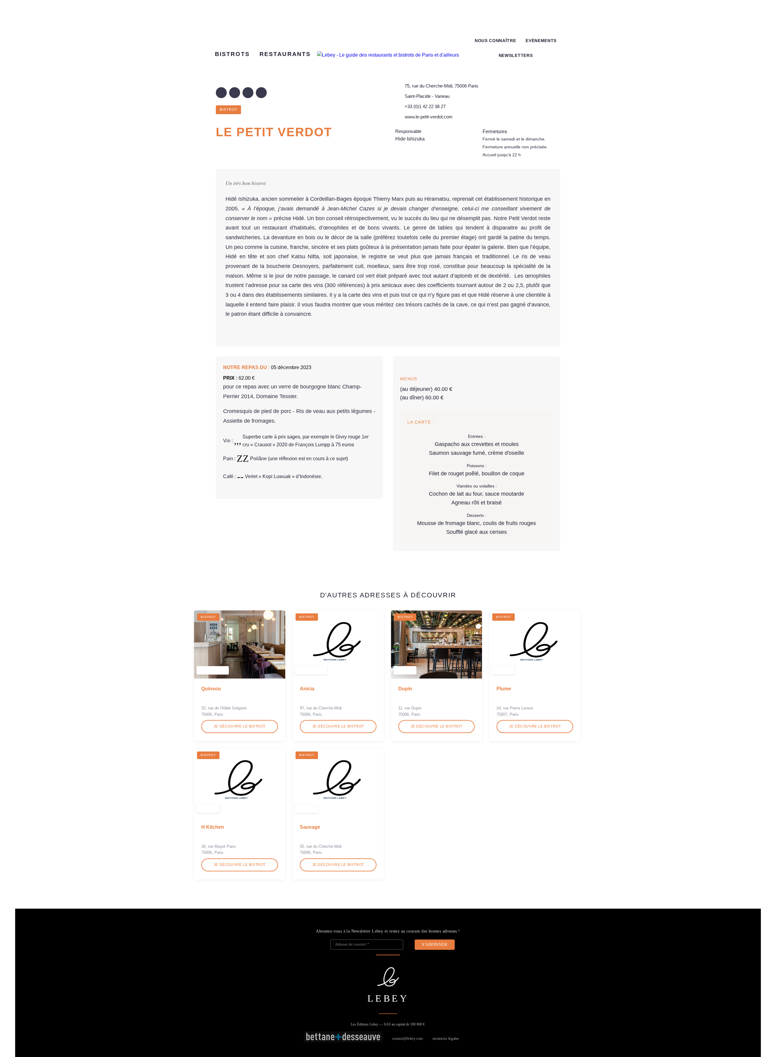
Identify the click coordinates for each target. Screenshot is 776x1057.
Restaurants (285, 54)
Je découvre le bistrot (240, 726)
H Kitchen (212, 827)
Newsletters (516, 55)
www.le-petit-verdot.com (429, 116)
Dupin (405, 688)
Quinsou (211, 688)
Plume (504, 688)
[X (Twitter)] (234, 92)
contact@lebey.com (407, 1038)
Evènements (541, 40)
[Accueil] (388, 55)
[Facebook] (221, 92)
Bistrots (232, 54)
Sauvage (310, 827)
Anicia (307, 688)
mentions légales (446, 1038)
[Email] (261, 92)
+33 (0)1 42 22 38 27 (425, 106)
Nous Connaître (495, 40)
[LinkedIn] (247, 92)
